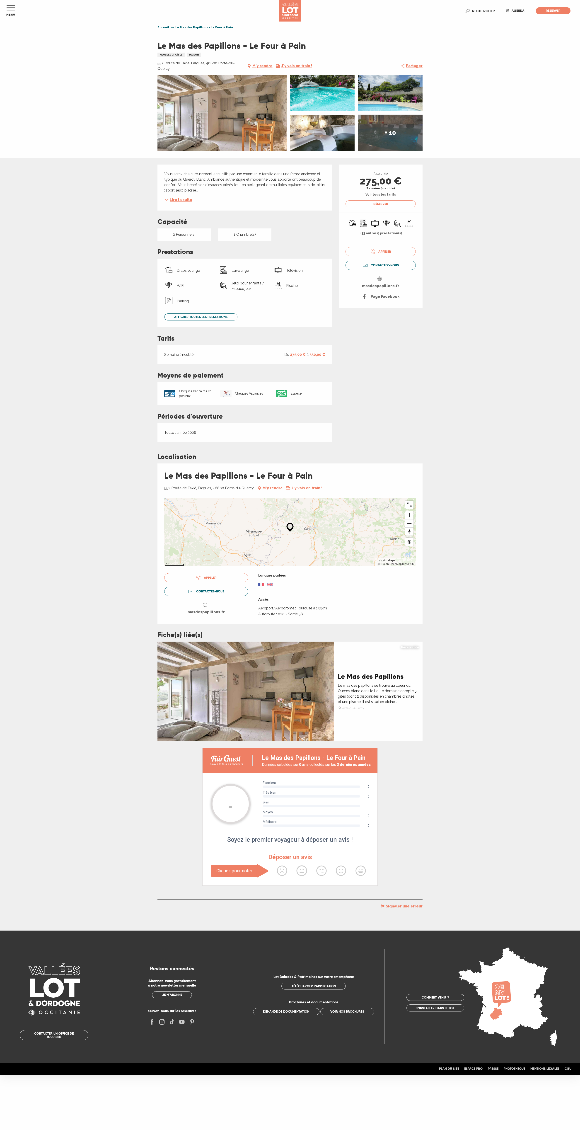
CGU (568, 1069)
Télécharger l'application (314, 986)
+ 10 (390, 132)
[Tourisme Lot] (290, 11)
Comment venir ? (435, 997)
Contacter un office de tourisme (54, 1035)
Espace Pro (473, 1069)
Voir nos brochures (347, 1011)
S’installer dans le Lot (435, 1008)
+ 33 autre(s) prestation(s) (380, 233)
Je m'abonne (172, 995)
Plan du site (449, 1069)
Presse (493, 1069)
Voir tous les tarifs (380, 194)
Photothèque (514, 1069)
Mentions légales (544, 1069)
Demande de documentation (286, 1011)
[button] (483, 11)
